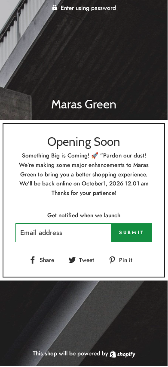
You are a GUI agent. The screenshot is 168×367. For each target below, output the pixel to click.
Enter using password (88, 7)
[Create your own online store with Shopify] (122, 353)
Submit (132, 232)
